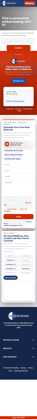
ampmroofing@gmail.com (13, 225)
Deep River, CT (11, 268)
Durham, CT (26, 268)
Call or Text (18, 418)
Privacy (30, 368)
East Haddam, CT (10, 273)
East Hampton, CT (26, 273)
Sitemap (23, 368)
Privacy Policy (12, 209)
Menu (29, 3)
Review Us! (18, 81)
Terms (10, 371)
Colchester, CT (11, 264)
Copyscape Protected (21, 370)
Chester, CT (11, 260)
